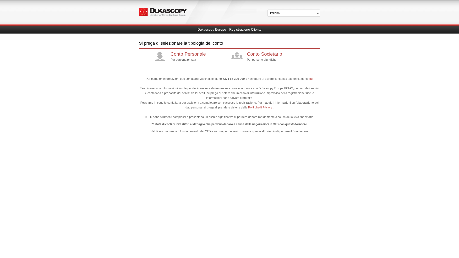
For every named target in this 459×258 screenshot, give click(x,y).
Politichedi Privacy (260, 107)
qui (311, 79)
